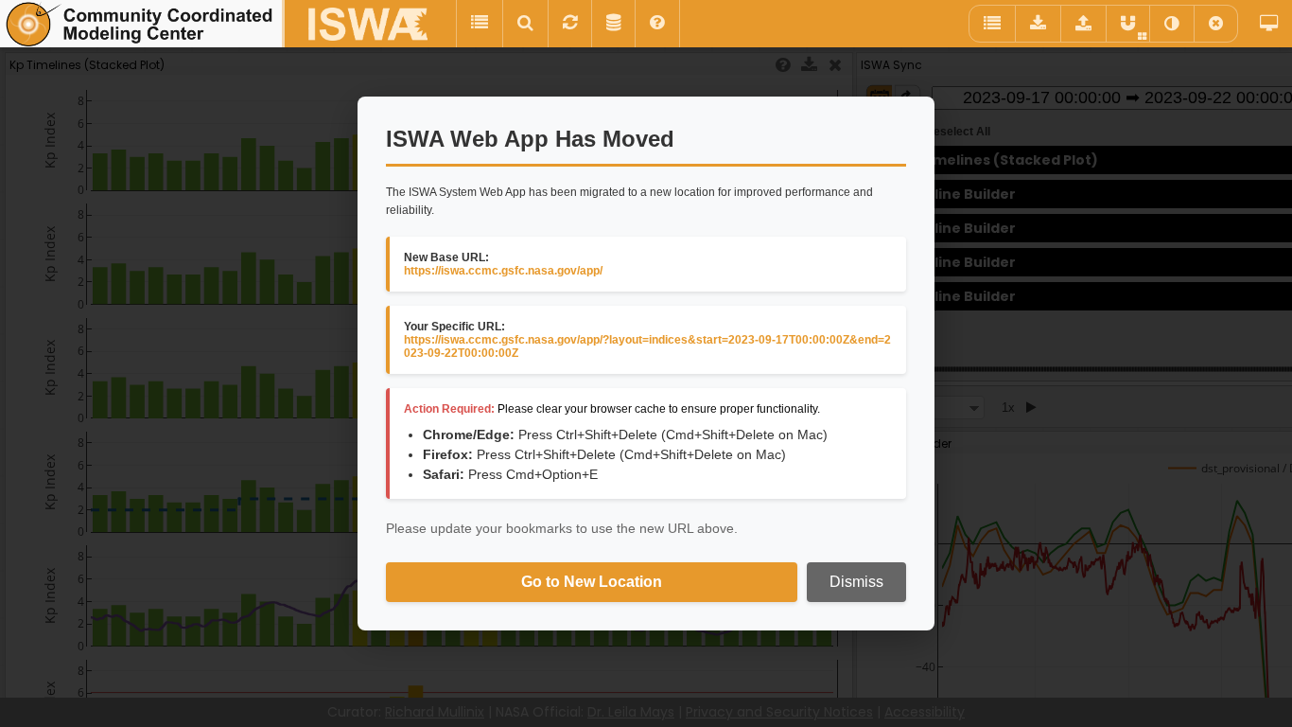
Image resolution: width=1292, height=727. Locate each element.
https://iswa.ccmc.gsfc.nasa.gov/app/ (503, 270)
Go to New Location (591, 582)
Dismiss (856, 582)
